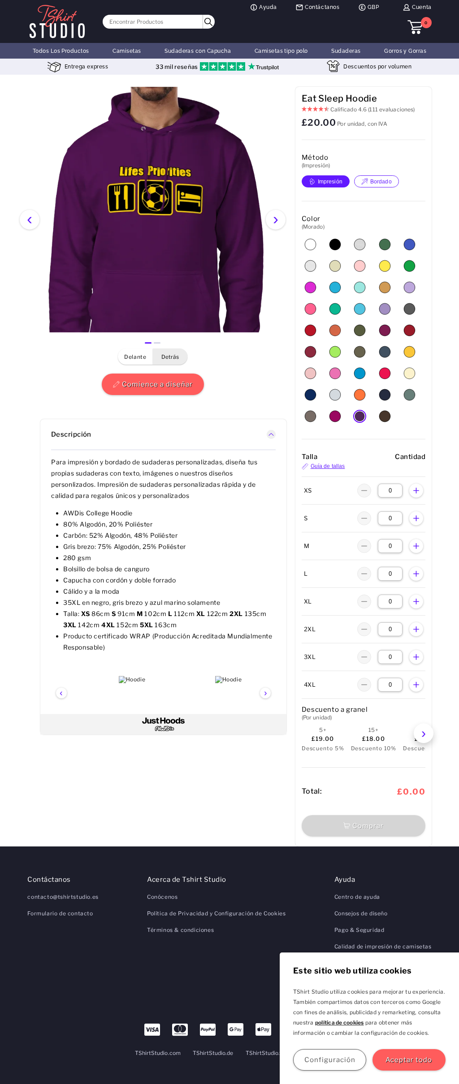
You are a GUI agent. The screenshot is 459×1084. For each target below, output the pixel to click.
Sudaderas (345, 51)
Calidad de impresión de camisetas (383, 946)
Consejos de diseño (361, 913)
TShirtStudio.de (213, 1053)
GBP (373, 7)
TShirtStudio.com (158, 1053)
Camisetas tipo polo (281, 51)
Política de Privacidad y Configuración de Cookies (216, 913)
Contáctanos (322, 7)
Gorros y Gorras (405, 51)
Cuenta (422, 7)
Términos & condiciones (180, 930)
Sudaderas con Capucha (198, 51)
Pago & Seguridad (359, 930)
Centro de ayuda (357, 896)
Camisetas (127, 51)
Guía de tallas (328, 466)
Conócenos (162, 896)
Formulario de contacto (60, 913)
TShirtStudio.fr (265, 1053)
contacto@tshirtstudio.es (62, 896)
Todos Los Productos (61, 51)
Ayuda (268, 7)
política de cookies (339, 1022)
